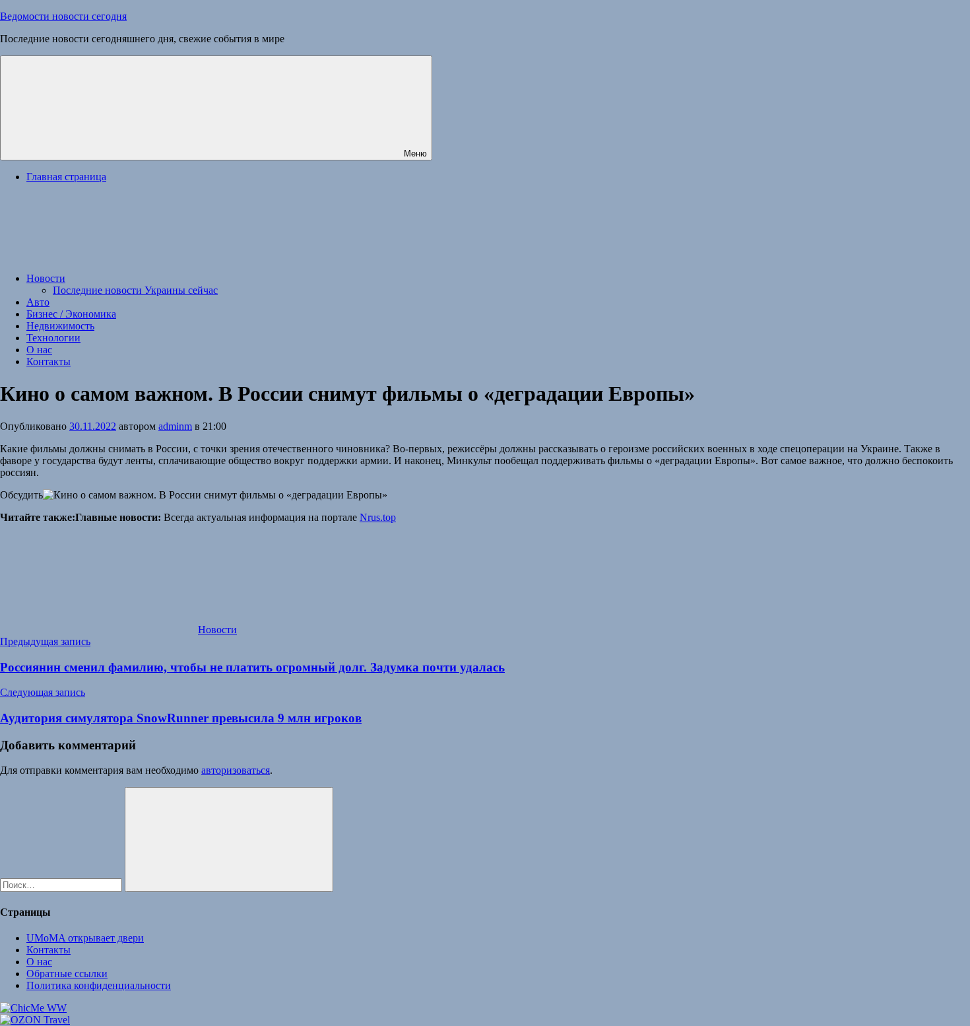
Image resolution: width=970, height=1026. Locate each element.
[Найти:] (62, 884)
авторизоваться (235, 770)
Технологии (53, 337)
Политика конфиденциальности (98, 985)
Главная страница (66, 176)
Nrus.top (378, 517)
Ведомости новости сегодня (63, 16)
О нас (39, 349)
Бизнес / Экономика (71, 314)
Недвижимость (60, 325)
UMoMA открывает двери (85, 937)
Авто (37, 302)
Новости (45, 278)
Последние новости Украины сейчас (135, 290)
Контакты (48, 361)
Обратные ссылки (67, 973)
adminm (175, 426)
